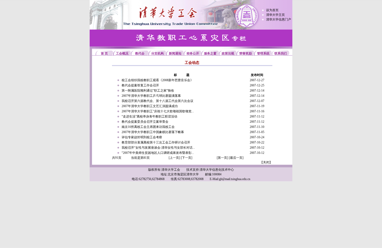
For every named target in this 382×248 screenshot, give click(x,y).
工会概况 (122, 53)
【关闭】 (266, 162)
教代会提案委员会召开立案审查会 (145, 121)
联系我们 (280, 53)
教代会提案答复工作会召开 (140, 85)
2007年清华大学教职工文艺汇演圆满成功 (150, 106)
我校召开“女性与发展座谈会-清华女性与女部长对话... (158, 147)
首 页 (104, 53)
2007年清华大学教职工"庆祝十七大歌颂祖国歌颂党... (158, 111)
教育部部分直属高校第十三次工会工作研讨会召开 (156, 142)
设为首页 (272, 10)
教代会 (139, 53)
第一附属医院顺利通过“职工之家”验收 (148, 90)
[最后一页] (236, 158)
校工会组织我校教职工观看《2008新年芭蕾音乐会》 (157, 80)
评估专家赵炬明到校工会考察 (142, 137)
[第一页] (222, 158)
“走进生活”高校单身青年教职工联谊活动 (149, 116)
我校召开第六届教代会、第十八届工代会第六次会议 (157, 101)
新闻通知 (175, 53)
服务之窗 (210, 53)
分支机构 (157, 53)
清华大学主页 (275, 15)
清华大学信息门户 (278, 19)
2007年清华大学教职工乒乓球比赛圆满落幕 (151, 96)
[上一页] (174, 158)
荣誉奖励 (245, 53)
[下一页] (186, 158)
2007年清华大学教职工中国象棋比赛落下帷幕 (153, 132)
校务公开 (193, 53)
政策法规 (228, 53)
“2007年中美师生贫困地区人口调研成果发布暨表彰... (158, 153)
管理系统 (263, 53)
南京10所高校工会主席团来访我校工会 (148, 127)
